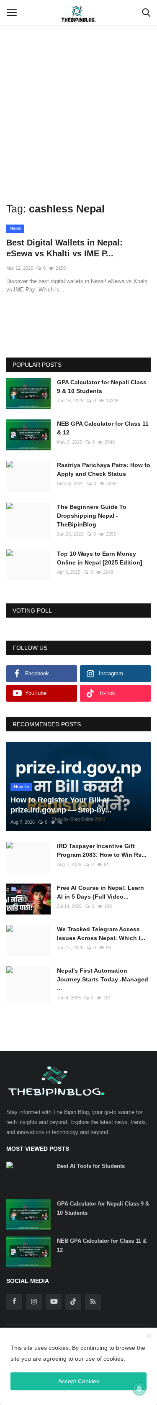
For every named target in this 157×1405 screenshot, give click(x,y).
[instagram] (34, 1302)
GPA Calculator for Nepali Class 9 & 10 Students (102, 386)
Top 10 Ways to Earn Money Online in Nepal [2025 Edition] (99, 558)
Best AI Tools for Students (91, 1166)
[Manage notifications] (139, 1388)
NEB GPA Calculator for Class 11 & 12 (103, 428)
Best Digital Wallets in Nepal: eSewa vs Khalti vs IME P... (64, 248)
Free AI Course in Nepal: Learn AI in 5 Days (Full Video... (100, 892)
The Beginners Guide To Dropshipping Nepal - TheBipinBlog (91, 515)
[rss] (93, 1302)
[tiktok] (73, 1302)
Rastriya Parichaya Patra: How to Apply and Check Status (103, 469)
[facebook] (14, 1302)
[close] (148, 1336)
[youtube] (54, 1302)
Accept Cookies (78, 1381)
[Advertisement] (78, 82)
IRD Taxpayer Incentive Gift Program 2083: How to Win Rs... (102, 850)
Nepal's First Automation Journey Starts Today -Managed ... (102, 979)
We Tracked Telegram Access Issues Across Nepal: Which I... (101, 933)
